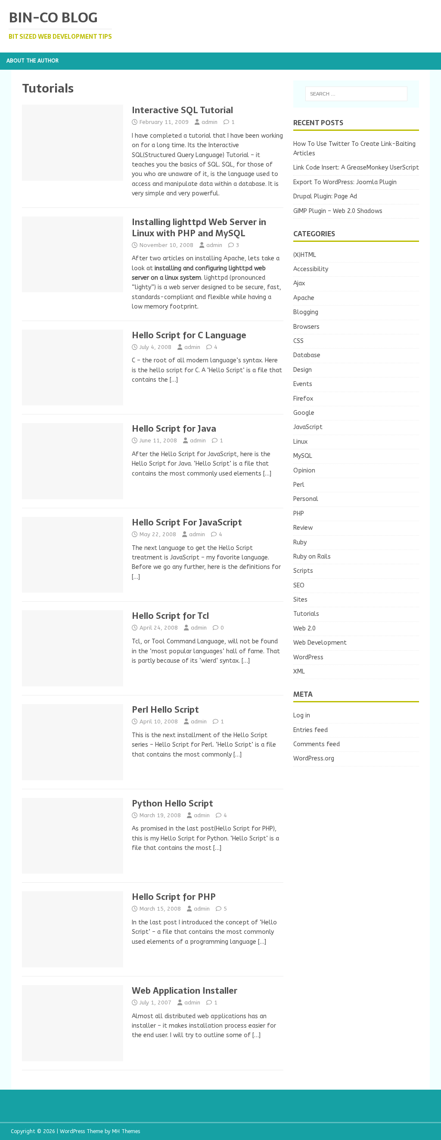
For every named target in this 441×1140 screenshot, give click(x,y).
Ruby (300, 542)
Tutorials (306, 614)
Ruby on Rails (312, 556)
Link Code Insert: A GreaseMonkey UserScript (356, 167)
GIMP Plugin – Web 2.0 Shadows (337, 211)
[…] (174, 379)
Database (306, 355)
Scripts (303, 571)
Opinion (304, 470)
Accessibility (310, 269)
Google (303, 413)
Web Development (320, 642)
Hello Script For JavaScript (187, 522)
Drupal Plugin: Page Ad (325, 196)
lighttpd (216, 277)
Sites (300, 599)
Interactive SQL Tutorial (182, 110)
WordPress (308, 657)
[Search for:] (356, 94)
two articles (166, 258)
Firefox (303, 398)
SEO (298, 585)
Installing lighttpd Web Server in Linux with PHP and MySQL (199, 227)
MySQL (302, 456)
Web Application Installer (184, 991)
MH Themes (126, 1131)
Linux (300, 441)
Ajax (299, 283)
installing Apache (220, 258)
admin (209, 122)
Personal (305, 499)
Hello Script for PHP (174, 897)
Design (302, 370)
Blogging (305, 312)
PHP (298, 513)
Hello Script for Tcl (170, 616)
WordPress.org (313, 758)
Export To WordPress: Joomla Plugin (345, 182)
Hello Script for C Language (189, 335)
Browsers (306, 327)
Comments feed (316, 744)
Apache (303, 298)
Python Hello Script (172, 803)
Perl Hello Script (165, 710)
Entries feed (310, 730)
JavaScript (308, 427)
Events (302, 384)
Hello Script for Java (174, 429)
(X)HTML (304, 255)
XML (299, 671)
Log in (301, 715)
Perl (298, 484)
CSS (298, 341)
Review (303, 527)
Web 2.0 (304, 628)
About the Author (32, 61)
